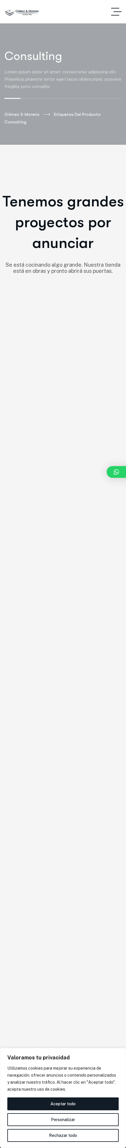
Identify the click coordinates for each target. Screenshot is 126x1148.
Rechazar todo (63, 1135)
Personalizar (63, 1119)
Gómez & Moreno (22, 114)
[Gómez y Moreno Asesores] (22, 12)
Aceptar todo (63, 1104)
